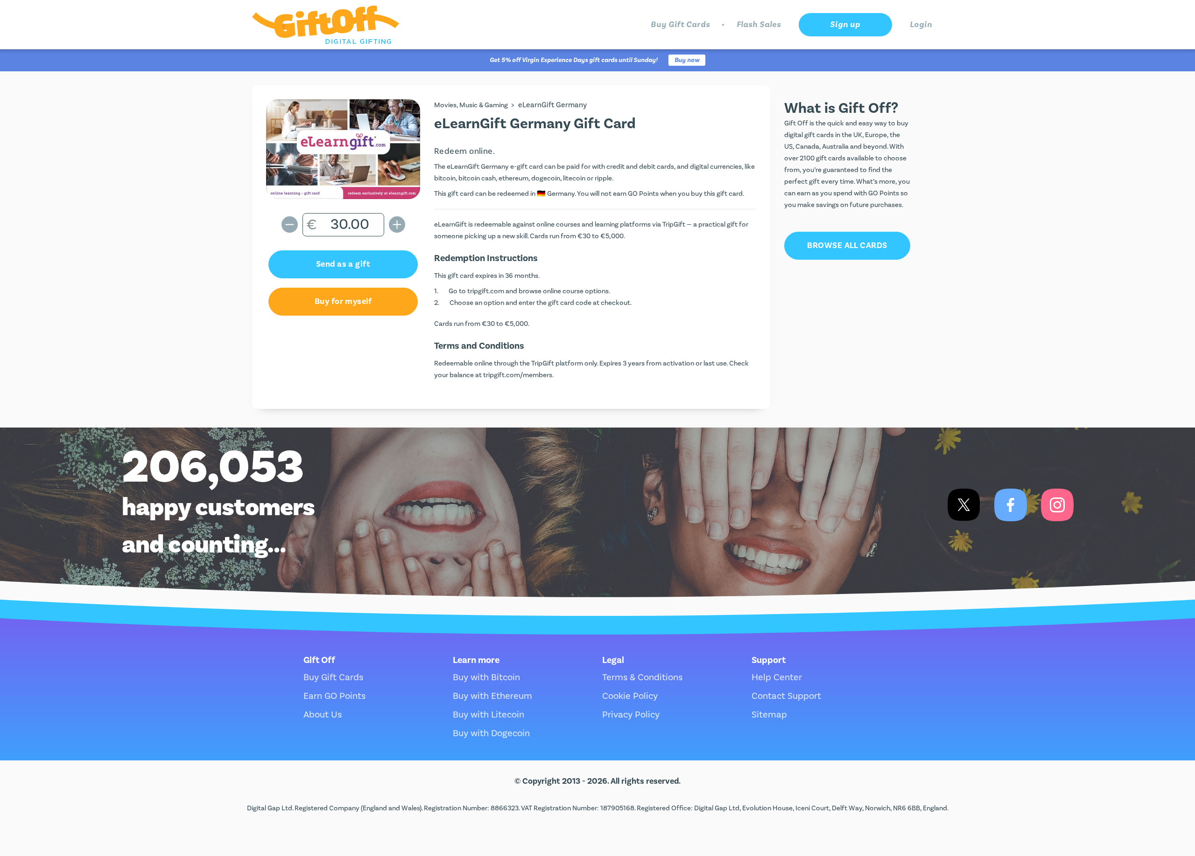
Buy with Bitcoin (486, 677)
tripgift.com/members (517, 375)
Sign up (845, 24)
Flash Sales (759, 24)
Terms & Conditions (642, 677)
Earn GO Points (334, 696)
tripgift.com (485, 291)
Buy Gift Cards (680, 24)
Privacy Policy (631, 715)
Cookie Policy (630, 696)
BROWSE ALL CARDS (847, 245)
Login (921, 24)
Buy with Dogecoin (491, 733)
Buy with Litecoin (488, 715)
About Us (322, 715)
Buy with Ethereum (492, 696)
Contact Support (786, 696)
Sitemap (769, 715)
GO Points (643, 193)
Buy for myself (343, 301)
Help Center (777, 677)
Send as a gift (343, 264)
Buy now (687, 60)
